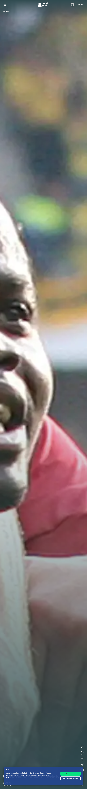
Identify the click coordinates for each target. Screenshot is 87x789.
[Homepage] (43, 5)
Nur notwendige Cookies (70, 778)
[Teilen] (82, 765)
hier (7, 777)
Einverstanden (70, 774)
